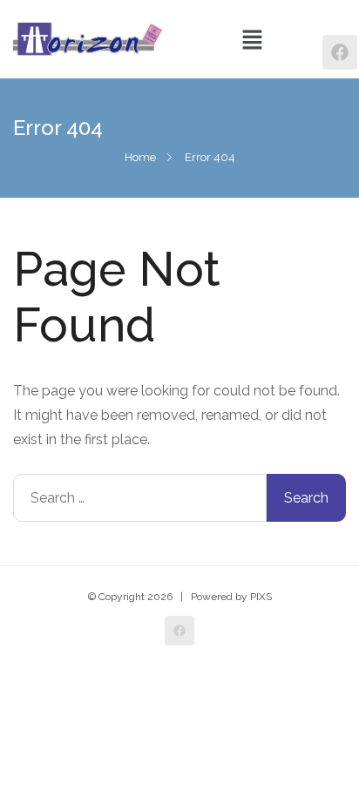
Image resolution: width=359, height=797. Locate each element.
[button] (251, 39)
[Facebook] (339, 52)
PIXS (261, 597)
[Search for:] (140, 498)
